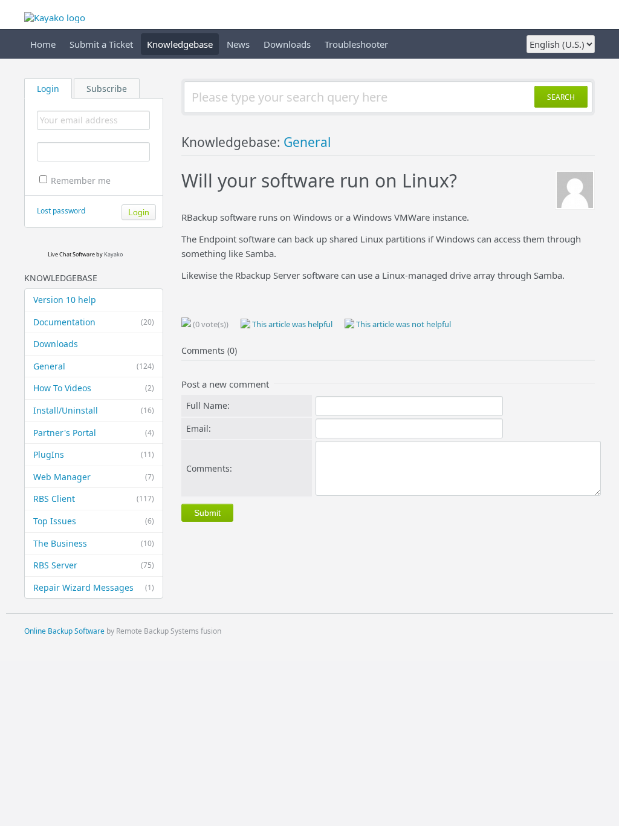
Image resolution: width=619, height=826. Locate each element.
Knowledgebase (180, 44)
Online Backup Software (64, 631)
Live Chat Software (71, 254)
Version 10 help (64, 299)
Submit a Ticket (101, 44)
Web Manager (93, 477)
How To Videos (93, 388)
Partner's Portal (93, 432)
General (93, 366)
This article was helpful (291, 324)
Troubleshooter (356, 44)
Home (43, 44)
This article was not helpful (402, 324)
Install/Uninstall (93, 410)
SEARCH (561, 97)
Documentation (93, 322)
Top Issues (93, 521)
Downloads (287, 44)
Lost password (61, 211)
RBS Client (93, 498)
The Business (93, 543)
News (238, 44)
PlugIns (93, 454)
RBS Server (93, 565)
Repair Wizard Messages (93, 587)
